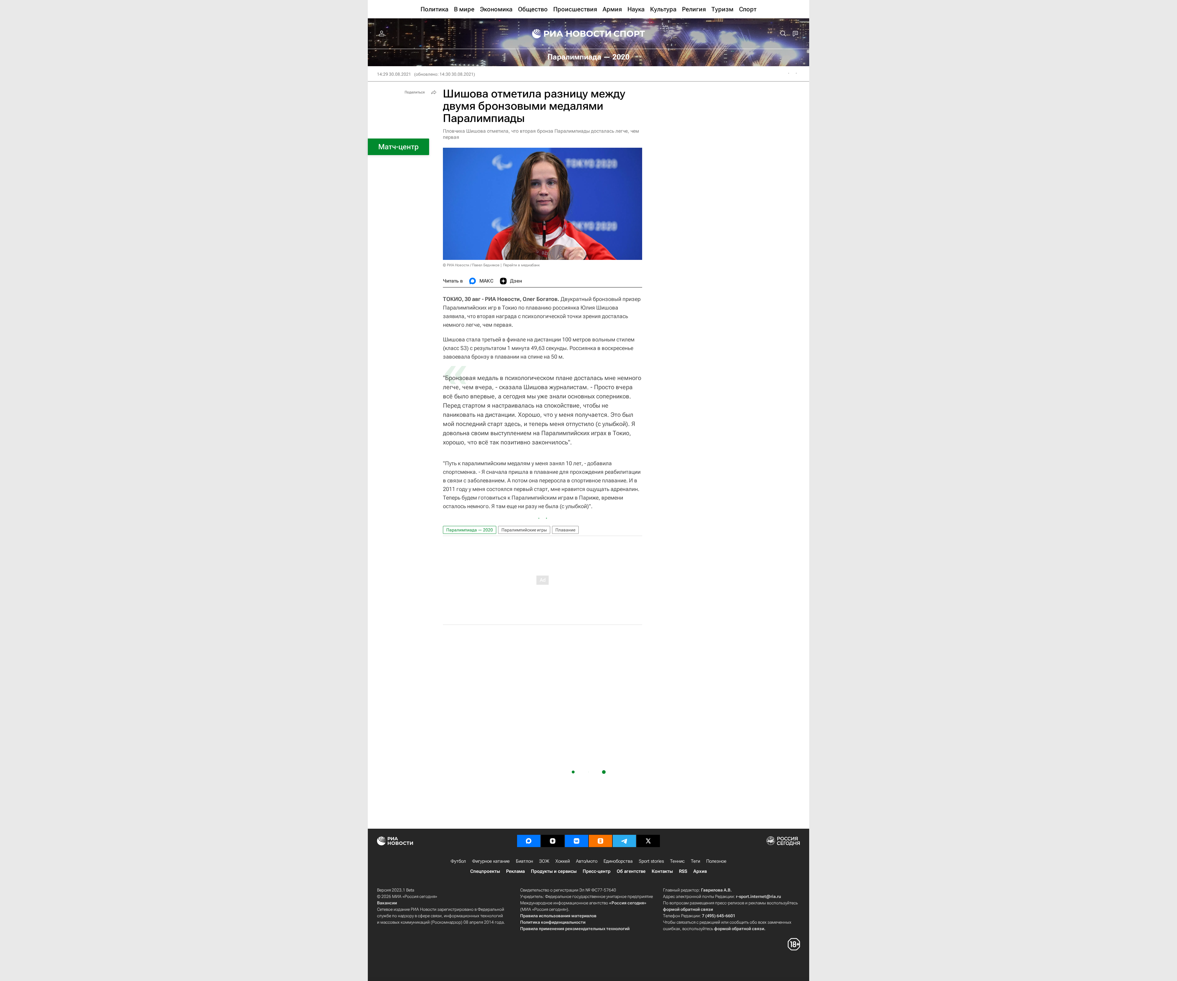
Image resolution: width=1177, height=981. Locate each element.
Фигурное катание (491, 861)
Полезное (716, 861)
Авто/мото (586, 861)
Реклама (515, 871)
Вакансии (387, 902)
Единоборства (618, 861)
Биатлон (524, 861)
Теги (695, 861)
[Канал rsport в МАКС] (528, 841)
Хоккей (562, 861)
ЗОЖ (544, 861)
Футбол (458, 861)
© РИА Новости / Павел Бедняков (471, 265)
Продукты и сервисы (554, 871)
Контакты (662, 871)
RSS (683, 871)
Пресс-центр (597, 871)
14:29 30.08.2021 (394, 74)
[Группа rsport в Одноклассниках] (600, 841)
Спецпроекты (485, 871)
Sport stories (651, 861)
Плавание (565, 529)
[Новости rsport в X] (648, 841)
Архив (700, 871)
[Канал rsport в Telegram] (624, 841)
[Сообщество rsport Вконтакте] (576, 841)
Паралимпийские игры (524, 529)
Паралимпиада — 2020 (469, 529)
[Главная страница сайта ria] (567, 33)
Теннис (677, 861)
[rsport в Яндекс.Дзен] (552, 841)
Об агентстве (631, 871)
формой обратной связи (688, 909)
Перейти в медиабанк (521, 265)
